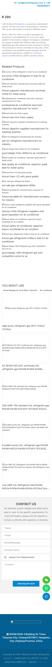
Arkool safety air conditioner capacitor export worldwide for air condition (22, 228)
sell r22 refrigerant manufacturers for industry (22, 142)
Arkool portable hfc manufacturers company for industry (26, 198)
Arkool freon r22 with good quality (20, 176)
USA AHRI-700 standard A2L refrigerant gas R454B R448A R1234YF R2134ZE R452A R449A (25, 407)
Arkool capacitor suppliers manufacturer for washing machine (25, 130)
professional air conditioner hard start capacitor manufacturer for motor (22, 107)
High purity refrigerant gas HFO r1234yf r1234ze (23, 328)
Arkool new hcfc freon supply (17, 117)
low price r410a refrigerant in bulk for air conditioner (23, 78)
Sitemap (43, 662)
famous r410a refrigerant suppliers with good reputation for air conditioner (23, 213)
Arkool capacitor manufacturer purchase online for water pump (23, 92)
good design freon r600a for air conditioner (25, 153)
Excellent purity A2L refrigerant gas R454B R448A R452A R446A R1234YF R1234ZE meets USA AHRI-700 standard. (25, 447)
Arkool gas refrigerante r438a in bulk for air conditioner (25, 240)
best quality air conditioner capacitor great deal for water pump (24, 166)
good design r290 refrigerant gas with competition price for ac (22, 254)
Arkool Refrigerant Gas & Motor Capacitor (20, 290)
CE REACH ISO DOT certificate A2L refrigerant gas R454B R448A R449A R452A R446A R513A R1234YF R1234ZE (23, 367)
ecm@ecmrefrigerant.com (30, 3)
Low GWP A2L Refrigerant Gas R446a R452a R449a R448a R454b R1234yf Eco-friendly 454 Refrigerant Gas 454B (25, 487)
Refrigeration (20, 24)
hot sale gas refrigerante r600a (18, 185)
